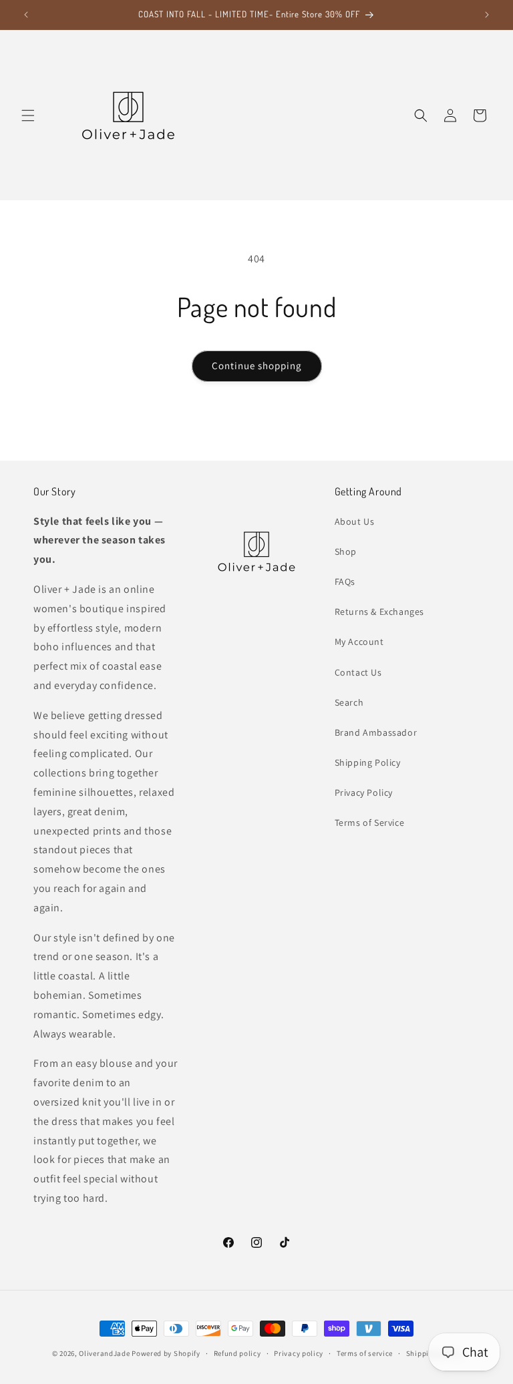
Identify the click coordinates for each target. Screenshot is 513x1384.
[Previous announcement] (26, 14)
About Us (355, 521)
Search (349, 702)
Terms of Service (370, 823)
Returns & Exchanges (379, 612)
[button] (28, 115)
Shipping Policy (368, 762)
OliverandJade (104, 1353)
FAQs (345, 581)
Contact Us (358, 672)
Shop (346, 551)
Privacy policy (298, 1353)
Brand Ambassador (376, 732)
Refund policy (237, 1353)
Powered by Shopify (166, 1353)
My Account (359, 642)
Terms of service (365, 1353)
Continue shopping (257, 365)
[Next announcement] (487, 14)
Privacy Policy (364, 792)
